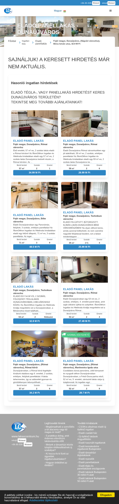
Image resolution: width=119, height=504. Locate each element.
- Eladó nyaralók (85, 459)
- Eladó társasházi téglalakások (86, 454)
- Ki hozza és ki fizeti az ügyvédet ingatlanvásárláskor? (57, 456)
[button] (60, 11)
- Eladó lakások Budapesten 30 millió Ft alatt (91, 473)
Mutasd (96, 3)
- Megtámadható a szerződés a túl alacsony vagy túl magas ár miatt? (59, 429)
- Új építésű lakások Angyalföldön (87, 437)
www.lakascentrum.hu (25, 436)
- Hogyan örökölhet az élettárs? (56, 464)
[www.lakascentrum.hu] (9, 11)
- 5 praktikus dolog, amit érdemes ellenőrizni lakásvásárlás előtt (57, 438)
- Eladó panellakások (88, 462)
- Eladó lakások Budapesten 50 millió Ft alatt (91, 479)
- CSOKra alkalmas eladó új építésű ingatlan (91, 428)
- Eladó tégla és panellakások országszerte (91, 467)
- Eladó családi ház (87, 433)
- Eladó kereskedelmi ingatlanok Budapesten (89, 447)
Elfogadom (106, 495)
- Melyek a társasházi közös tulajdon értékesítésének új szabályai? (59, 447)
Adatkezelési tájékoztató (43, 500)
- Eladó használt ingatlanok (91, 443)
